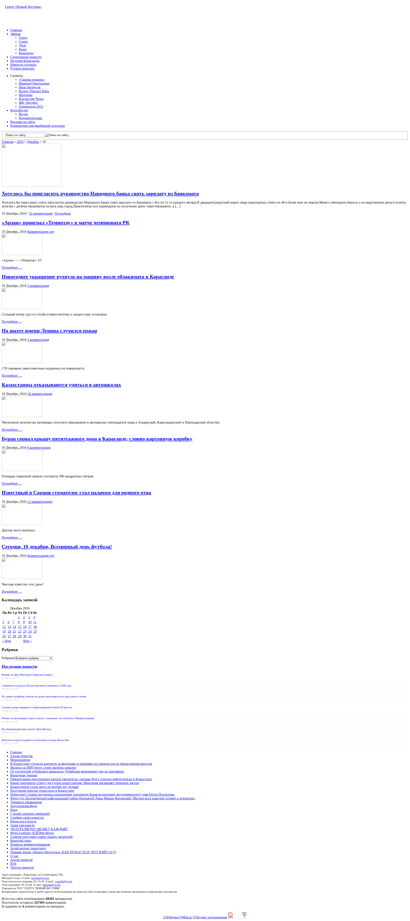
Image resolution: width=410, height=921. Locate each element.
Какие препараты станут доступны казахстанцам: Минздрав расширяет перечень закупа (74, 783)
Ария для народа (22, 825)
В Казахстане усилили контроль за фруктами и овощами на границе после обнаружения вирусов (81, 764)
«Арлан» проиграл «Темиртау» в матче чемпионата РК (65, 222)
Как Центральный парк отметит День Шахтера (26, 729)
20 (9, 631)
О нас (14, 856)
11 (35, 622)
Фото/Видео (19, 110)
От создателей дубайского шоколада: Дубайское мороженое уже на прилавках (67, 771)
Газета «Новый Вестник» (23, 7)
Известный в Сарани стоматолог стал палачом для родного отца (76, 492)
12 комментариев (39, 501)
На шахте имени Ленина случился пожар (49, 330)
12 (4, 627)
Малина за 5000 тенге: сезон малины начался (43, 767)
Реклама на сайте (22, 122)
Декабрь (33, 142)
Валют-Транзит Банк (34, 91)
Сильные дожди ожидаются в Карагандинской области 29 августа (37, 707)
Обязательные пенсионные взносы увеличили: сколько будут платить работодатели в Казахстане (81, 779)
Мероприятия (20, 760)
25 (35, 631)
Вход (14, 810)
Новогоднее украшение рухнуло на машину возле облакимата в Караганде (88, 276)
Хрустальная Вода (23, 806)
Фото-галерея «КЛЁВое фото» (32, 833)
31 (30, 636)
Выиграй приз (20, 840)
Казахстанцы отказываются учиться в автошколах (61, 384)
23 (24, 631)
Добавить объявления (26, 802)
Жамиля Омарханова (34, 83)
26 (4, 636)
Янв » (27, 641)
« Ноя (6, 641)
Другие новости (22, 867)
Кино (23, 49)
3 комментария (38, 285)
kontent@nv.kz (40, 878)
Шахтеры (25, 95)
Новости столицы (23, 64)
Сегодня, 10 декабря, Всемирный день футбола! (57, 546)
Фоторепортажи (30, 118)
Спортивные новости (26, 57)
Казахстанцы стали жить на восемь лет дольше (44, 787)
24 (30, 631)
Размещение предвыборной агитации (37, 126)
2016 (20, 142)
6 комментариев (39, 447)
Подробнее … (12, 267)
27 (9, 636)
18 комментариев (39, 394)
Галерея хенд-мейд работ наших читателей (41, 837)
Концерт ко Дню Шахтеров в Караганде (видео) (27, 674)
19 (4, 631)
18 (35, 627)
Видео (23, 114)
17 (30, 627)
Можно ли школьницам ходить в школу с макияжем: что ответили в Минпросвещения (48, 718)
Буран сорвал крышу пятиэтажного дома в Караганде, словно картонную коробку (97, 438)
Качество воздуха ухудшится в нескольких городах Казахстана (35, 740)
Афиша (15, 34)
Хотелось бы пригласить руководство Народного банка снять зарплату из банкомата (100, 193)
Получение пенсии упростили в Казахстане (42, 790)
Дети (22, 45)
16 (24, 627)
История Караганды (25, 61)
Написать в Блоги (23, 821)
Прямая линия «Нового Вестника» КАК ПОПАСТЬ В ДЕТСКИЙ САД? (63, 852)
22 (19, 631)
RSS (13, 863)
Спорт (23, 41)
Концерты (26, 53)
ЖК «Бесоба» (28, 102)
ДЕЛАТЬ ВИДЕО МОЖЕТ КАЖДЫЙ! (39, 829)
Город (23, 38)
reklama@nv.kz (51, 884)
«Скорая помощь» (32, 79)
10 (30, 622)
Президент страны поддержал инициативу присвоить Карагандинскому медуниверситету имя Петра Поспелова (92, 794)
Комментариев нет (40, 231)
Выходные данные (23, 775)
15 (19, 627)
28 (14, 636)
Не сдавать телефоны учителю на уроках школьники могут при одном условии (44, 696)
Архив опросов (21, 756)
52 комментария (40, 213)
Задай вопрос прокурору (28, 848)
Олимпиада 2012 (31, 106)
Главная (16, 30)
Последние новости (19, 666)
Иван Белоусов (30, 87)
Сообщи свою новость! (27, 817)
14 (14, 627)
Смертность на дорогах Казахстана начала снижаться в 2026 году (36, 685)
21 (14, 631)
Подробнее (63, 213)
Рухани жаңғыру (22, 68)
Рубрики (8, 658)
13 (9, 627)
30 (24, 636)
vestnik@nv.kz (63, 881)
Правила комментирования (30, 844)
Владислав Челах (31, 99)
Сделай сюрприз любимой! (30, 813)
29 (19, 636)
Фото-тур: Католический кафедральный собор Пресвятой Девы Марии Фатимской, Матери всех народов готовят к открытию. (102, 798)
